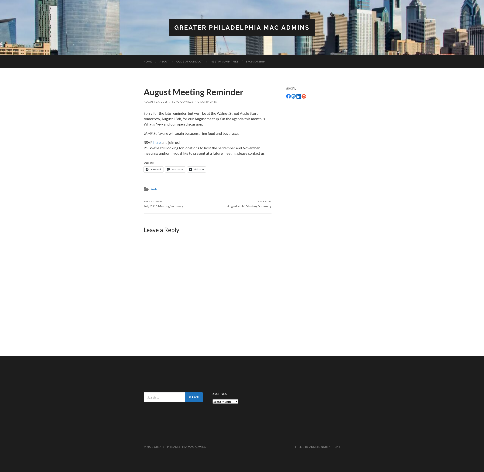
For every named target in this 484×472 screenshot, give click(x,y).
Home (148, 61)
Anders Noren (320, 446)
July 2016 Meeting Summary (164, 204)
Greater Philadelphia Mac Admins (242, 27)
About (164, 61)
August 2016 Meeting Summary (249, 204)
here (157, 142)
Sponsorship (255, 61)
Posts (153, 189)
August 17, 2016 (156, 101)
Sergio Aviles (182, 101)
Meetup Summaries (224, 61)
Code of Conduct (189, 61)
